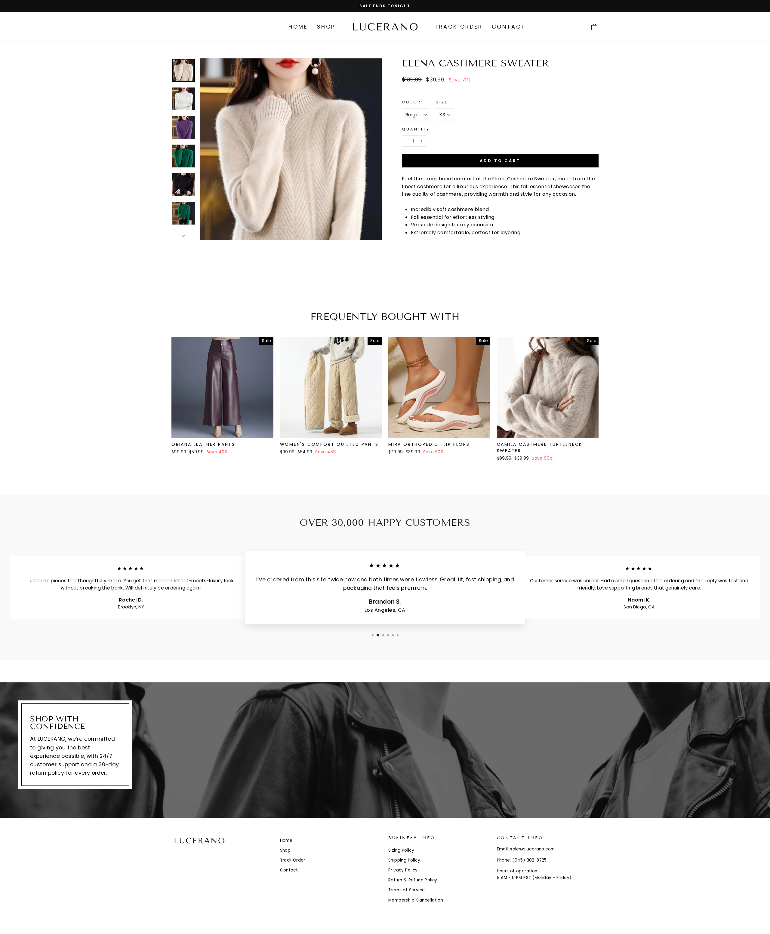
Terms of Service (406, 890)
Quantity (416, 129)
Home (298, 26)
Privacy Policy (403, 870)
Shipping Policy (404, 860)
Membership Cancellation (415, 900)
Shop (326, 26)
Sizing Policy (401, 850)
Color (411, 102)
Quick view (222, 431)
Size (442, 102)
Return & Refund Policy (412, 880)
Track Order (459, 26)
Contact (509, 26)
